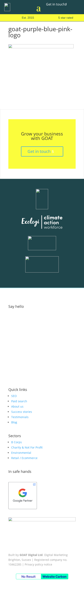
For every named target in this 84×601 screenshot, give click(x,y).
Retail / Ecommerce (24, 458)
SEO (14, 396)
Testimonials (20, 417)
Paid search (19, 401)
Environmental (21, 453)
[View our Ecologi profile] (42, 222)
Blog (14, 422)
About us (17, 406)
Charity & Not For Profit (27, 447)
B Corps (16, 442)
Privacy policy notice (38, 564)
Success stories (21, 412)
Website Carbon (54, 576)
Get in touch (56, 4)
